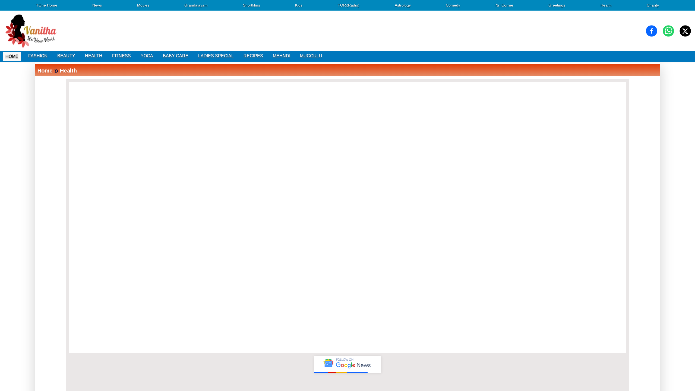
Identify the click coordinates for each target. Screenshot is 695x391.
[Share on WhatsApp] (668, 31)
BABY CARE (175, 55)
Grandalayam (196, 5)
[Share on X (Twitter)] (685, 31)
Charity (653, 5)
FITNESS (121, 55)
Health (606, 5)
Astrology (403, 5)
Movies (143, 5)
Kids (298, 5)
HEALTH (93, 55)
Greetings (556, 5)
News (97, 5)
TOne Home (46, 5)
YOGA (147, 55)
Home (45, 70)
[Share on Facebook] (651, 31)
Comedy (453, 5)
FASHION (38, 55)
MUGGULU (311, 55)
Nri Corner (504, 5)
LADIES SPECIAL (216, 55)
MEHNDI (281, 55)
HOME (11, 56)
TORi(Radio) (348, 5)
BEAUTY (66, 55)
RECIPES (253, 55)
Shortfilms (251, 5)
